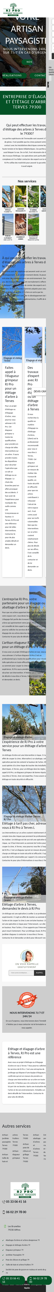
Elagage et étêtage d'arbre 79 (18, 1245)
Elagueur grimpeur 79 (14, 1250)
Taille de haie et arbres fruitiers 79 (19, 1265)
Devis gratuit (43, 391)
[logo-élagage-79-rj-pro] (13, 9)
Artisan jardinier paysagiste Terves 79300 (6, 1142)
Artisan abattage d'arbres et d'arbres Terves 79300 (36, 1145)
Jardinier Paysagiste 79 (15, 1255)
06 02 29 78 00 (38, 1280)
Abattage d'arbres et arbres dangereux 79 (23, 1240)
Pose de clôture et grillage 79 (17, 1260)
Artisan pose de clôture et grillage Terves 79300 (27, 1153)
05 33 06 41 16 (11, 1280)
